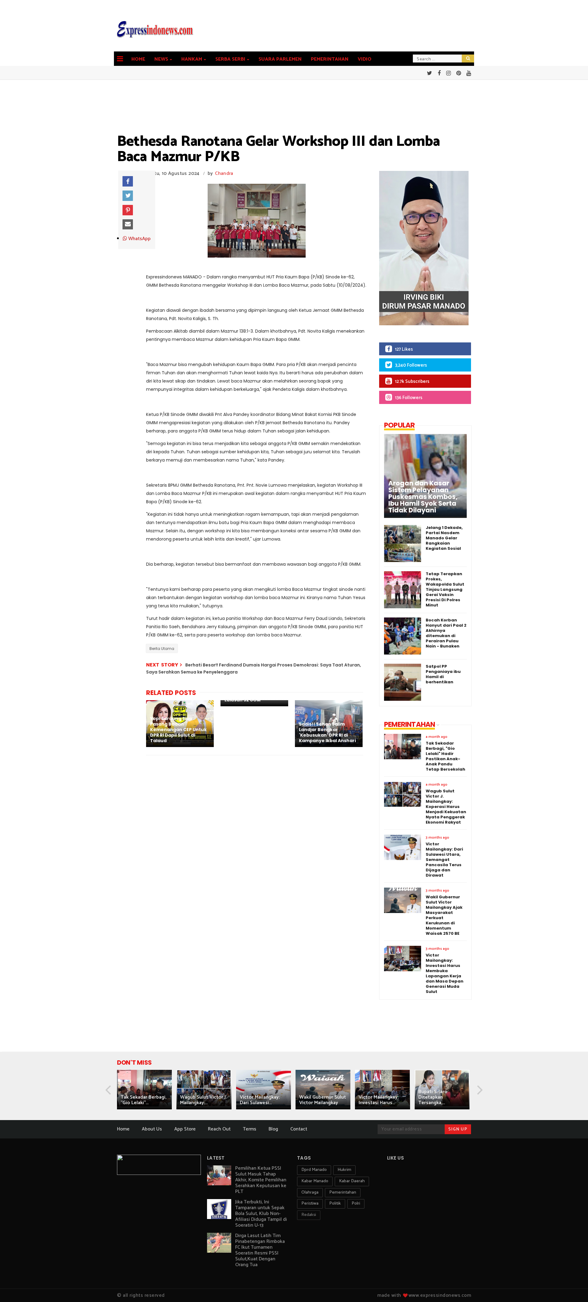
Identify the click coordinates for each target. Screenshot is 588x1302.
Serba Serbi (230, 59)
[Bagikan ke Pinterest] (128, 210)
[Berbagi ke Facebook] (128, 181)
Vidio (364, 59)
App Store (185, 1129)
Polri (356, 1203)
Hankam (191, 59)
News (161, 59)
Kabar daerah (352, 1181)
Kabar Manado (314, 1181)
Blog (273, 1129)
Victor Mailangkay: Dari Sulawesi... (260, 1100)
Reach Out (219, 1129)
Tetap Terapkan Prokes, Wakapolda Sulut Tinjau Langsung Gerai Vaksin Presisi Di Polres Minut (445, 589)
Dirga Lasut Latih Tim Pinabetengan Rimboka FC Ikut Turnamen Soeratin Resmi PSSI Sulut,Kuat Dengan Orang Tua (260, 1250)
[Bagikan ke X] (128, 196)
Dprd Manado (314, 1169)
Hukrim (344, 1169)
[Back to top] (573, 1287)
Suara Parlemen (280, 59)
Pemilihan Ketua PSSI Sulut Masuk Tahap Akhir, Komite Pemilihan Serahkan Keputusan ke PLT (260, 1180)
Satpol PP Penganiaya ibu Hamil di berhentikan (443, 674)
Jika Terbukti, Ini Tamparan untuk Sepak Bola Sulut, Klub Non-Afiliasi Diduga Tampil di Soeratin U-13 (261, 1213)
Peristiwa (309, 1203)
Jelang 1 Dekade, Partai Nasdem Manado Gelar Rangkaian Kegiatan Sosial (444, 538)
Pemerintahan (330, 59)
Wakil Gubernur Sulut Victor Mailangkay (322, 1100)
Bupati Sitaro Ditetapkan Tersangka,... (432, 1097)
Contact (298, 1129)
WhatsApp (139, 239)
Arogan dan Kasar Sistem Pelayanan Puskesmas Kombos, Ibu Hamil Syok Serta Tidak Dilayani (423, 497)
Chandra (224, 173)
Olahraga (309, 1192)
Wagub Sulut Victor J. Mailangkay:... (203, 1100)
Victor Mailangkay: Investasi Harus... (378, 1100)
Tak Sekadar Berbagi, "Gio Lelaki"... (143, 1100)
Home (138, 59)
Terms (249, 1129)
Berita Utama (161, 648)
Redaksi (308, 1214)
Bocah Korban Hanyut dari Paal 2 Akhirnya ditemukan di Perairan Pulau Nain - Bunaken (446, 633)
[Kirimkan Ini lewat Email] (128, 224)
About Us (152, 1129)
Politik (335, 1203)
